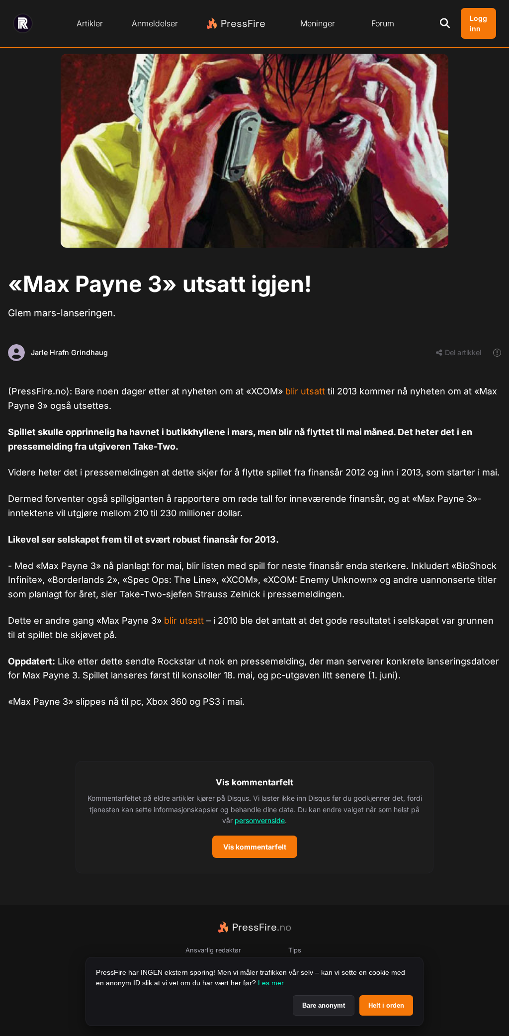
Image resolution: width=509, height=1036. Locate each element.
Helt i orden (386, 1005)
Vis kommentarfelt (254, 847)
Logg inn (478, 23)
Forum (382, 23)
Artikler (90, 23)
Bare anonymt (323, 1005)
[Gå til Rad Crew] (23, 23)
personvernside (260, 820)
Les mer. (271, 983)
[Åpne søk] (445, 23)
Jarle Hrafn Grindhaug (69, 352)
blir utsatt (305, 391)
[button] (254, 817)
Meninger (317, 23)
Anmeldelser (155, 23)
